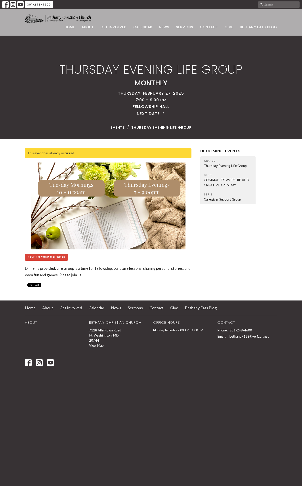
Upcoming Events (220, 151)
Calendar (142, 27)
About (88, 27)
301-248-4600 (39, 4)
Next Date (149, 113)
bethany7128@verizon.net (249, 336)
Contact (209, 27)
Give (229, 27)
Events (118, 127)
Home (70, 27)
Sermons (184, 27)
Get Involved (113, 27)
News (164, 27)
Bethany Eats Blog (258, 27)
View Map (96, 345)
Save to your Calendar (46, 257)
